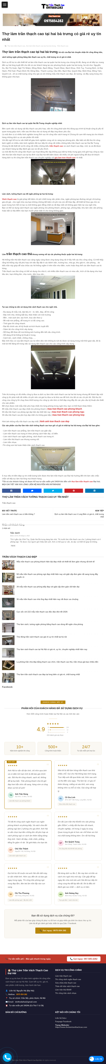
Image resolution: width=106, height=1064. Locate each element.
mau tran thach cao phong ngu (68, 412)
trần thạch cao (56, 146)
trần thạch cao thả (19, 254)
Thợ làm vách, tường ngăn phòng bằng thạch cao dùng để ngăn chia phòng (50, 624)
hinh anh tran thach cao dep (54, 421)
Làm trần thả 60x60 (63, 990)
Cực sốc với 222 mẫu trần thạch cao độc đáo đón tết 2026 (42, 612)
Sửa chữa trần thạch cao (65, 983)
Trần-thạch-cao (62, 46)
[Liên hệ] (6, 1059)
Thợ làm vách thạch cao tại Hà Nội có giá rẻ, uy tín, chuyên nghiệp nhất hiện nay (52, 649)
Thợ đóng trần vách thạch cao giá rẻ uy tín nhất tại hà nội (42, 637)
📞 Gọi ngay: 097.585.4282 (83, 959)
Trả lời (13, 545)
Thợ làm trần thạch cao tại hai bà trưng (30, 52)
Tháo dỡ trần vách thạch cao (67, 986)
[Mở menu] (5, 5)
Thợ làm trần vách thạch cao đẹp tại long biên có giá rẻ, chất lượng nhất (48, 674)
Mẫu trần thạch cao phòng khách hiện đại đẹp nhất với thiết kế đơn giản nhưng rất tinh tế (56, 561)
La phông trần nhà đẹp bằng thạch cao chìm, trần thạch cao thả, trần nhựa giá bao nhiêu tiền (57, 662)
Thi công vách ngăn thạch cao (68, 979)
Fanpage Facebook (63, 1021)
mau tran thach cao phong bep (68, 415)
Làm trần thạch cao (63, 976)
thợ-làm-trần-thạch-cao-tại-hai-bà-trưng (41, 46)
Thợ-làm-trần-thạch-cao (16, 46)
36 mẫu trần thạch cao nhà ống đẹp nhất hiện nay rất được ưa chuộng (47, 599)
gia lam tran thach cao (65, 157)
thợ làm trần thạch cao (82, 481)
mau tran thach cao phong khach (64, 409)
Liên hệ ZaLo (60, 1018)
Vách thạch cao (9, 199)
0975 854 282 (21, 994)
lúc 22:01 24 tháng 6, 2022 (21, 536)
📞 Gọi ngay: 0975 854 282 (53, 930)
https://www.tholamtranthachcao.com (71, 1027)
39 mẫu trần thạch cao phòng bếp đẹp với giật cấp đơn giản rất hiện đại (48, 587)
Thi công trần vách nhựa (65, 993)
